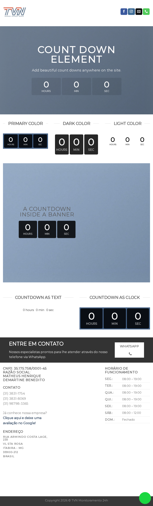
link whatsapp (145, 498)
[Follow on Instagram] (131, 11)
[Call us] (146, 11)
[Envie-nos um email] (138, 11)
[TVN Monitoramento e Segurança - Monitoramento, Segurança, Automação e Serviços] (23, 11)
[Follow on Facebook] (124, 11)
